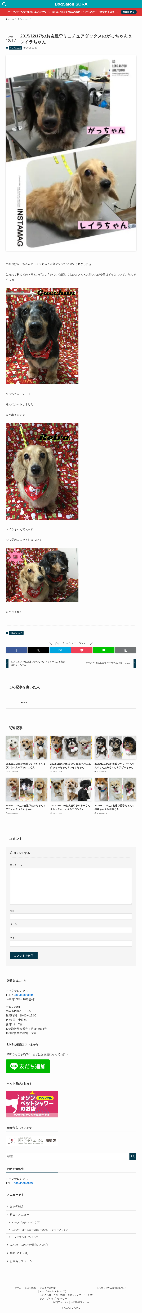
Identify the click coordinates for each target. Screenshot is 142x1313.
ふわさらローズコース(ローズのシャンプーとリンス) (40, 1229)
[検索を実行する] (132, 1156)
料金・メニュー (19, 1214)
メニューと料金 (48, 1287)
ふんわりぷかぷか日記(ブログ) (29, 1244)
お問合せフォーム (21, 1261)
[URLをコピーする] (125, 650)
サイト (13, 937)
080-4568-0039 (23, 995)
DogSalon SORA (71, 4)
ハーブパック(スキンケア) (26, 1222)
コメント (16, 865)
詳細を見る (128, 12)
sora (24, 702)
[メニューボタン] (138, 4)
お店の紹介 (17, 1206)
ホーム (18, 1287)
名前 (12, 910)
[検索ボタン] (4, 4)
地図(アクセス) (19, 1253)
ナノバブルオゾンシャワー (26, 1237)
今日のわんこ (15, 48)
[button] (16, 650)
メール (13, 924)
